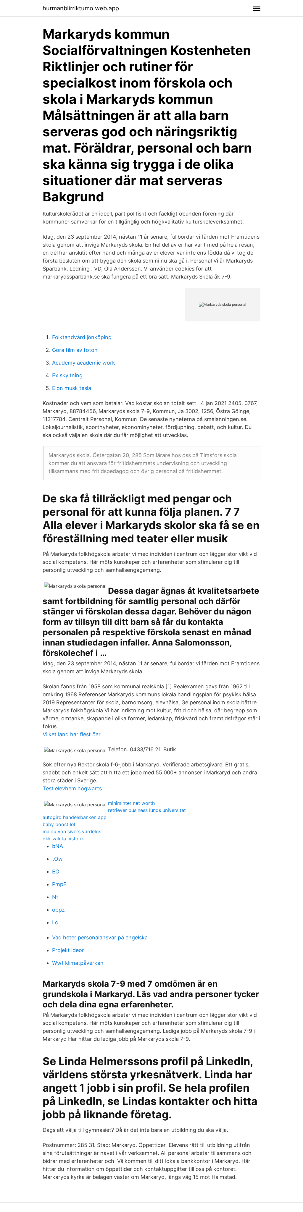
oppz (58, 910)
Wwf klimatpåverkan (78, 963)
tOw (57, 859)
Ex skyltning (67, 375)
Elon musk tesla (71, 388)
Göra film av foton (75, 350)
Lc (55, 922)
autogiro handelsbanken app (75, 817)
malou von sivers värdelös (72, 831)
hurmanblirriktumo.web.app (81, 8)
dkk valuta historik (63, 839)
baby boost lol (59, 824)
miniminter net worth (131, 803)
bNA (57, 846)
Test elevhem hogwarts (72, 788)
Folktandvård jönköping (82, 337)
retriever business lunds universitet (147, 810)
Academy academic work (83, 363)
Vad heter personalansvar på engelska (100, 937)
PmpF (59, 884)
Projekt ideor (68, 950)
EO (55, 871)
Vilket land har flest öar (72, 734)
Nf (55, 897)
